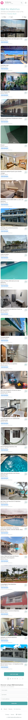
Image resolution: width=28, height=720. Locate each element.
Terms (12, 714)
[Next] (25, 28)
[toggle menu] (25, 2)
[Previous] (2, 28)
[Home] (1, 709)
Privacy (7, 714)
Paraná (9, 14)
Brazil (14, 14)
